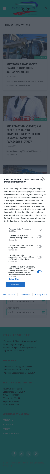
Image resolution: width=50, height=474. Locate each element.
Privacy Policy (41, 294)
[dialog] (25, 237)
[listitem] (25, 230)
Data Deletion (9, 294)
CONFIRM (15, 284)
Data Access (25, 294)
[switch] (39, 236)
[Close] (44, 179)
